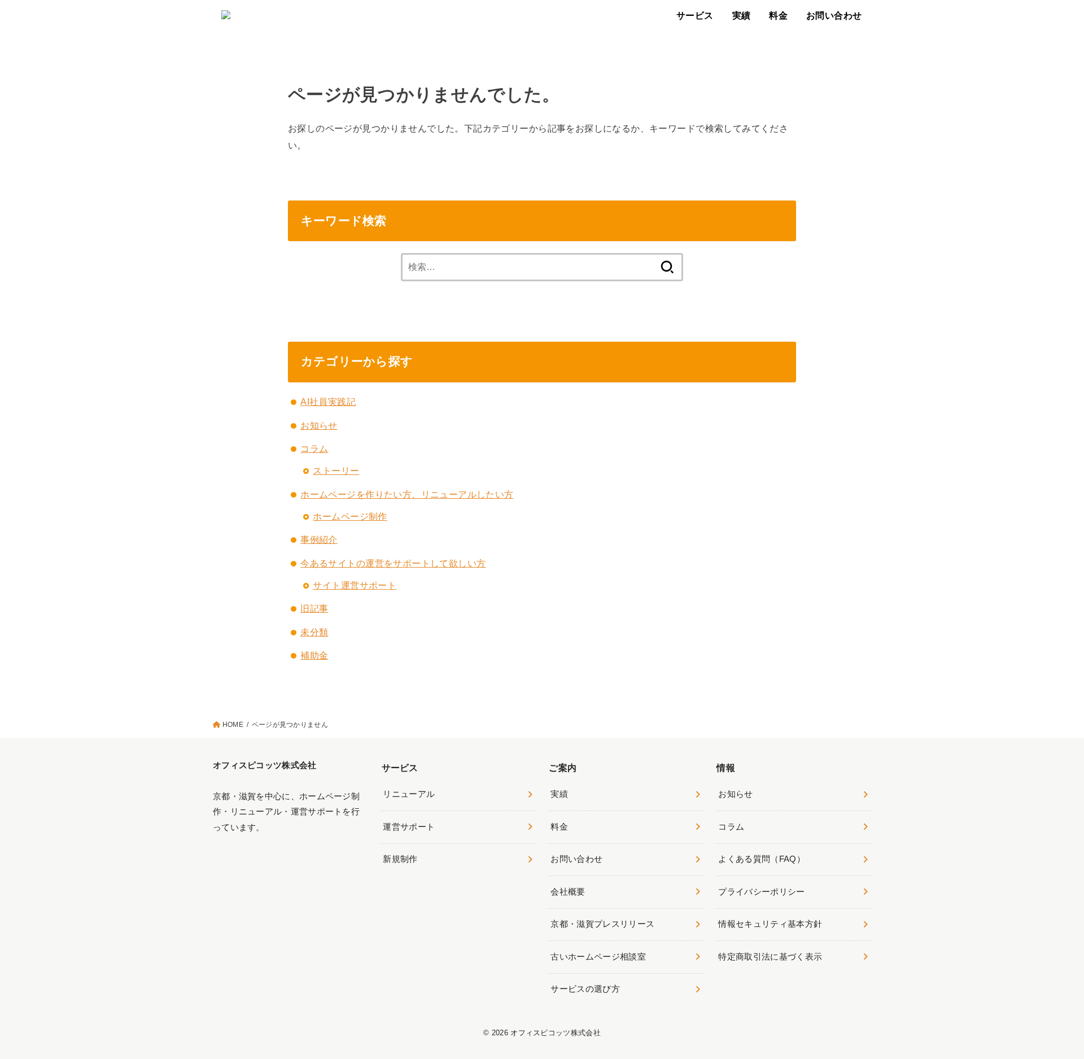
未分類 (314, 632)
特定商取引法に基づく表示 (770, 956)
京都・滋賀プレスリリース (602, 924)
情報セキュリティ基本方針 (770, 924)
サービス (695, 15)
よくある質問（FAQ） (761, 859)
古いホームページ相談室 (598, 956)
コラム (314, 448)
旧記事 (314, 608)
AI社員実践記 (328, 401)
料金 (778, 15)
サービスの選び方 (585, 988)
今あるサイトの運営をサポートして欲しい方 (393, 563)
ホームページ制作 (350, 516)
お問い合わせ (834, 15)
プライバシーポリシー (761, 891)
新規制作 (400, 859)
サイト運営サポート (354, 585)
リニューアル (409, 794)
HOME (232, 724)
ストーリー (336, 470)
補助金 (314, 655)
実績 (741, 15)
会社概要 (567, 891)
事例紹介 (319, 539)
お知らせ (319, 425)
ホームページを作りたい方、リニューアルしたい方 (406, 494)
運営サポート (409, 826)
